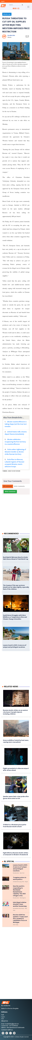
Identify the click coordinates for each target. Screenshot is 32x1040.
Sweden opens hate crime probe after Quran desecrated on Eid (16, 797)
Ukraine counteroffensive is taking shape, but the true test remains (16, 424)
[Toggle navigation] (28, 7)
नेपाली (2, 1015)
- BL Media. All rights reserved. (21, 1037)
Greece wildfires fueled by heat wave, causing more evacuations (16, 741)
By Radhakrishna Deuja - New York (20, 909)
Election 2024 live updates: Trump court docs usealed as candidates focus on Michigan (20, 919)
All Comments (7, 486)
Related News (11, 686)
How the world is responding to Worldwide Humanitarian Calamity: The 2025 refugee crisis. (19, 891)
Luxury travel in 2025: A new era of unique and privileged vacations (14, 646)
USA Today (15, 925)
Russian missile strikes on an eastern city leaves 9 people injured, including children (15, 712)
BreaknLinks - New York (18, 873)
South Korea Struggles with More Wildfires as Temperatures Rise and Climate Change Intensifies (15, 617)
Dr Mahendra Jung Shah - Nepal (20, 882)
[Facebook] (3, 1033)
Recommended (11, 533)
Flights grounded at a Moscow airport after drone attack (16, 769)
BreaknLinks (11, 35)
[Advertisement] (16, 515)
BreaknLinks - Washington (19, 898)
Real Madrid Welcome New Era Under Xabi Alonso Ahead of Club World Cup (15, 558)
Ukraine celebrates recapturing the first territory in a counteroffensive (15, 442)
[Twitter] (6, 1033)
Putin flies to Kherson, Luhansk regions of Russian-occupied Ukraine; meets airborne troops (15, 463)
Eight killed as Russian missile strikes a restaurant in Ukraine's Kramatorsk (15, 854)
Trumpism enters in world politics (19, 878)
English (3, 1017)
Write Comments (19, 486)
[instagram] (10, 1033)
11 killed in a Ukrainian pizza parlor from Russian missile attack (14, 825)
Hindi (2, 1019)
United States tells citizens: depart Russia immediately (16, 433)
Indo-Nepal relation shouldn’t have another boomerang (20, 904)
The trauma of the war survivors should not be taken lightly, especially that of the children (16, 587)
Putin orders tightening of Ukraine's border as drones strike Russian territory (15, 452)
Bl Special (9, 861)
